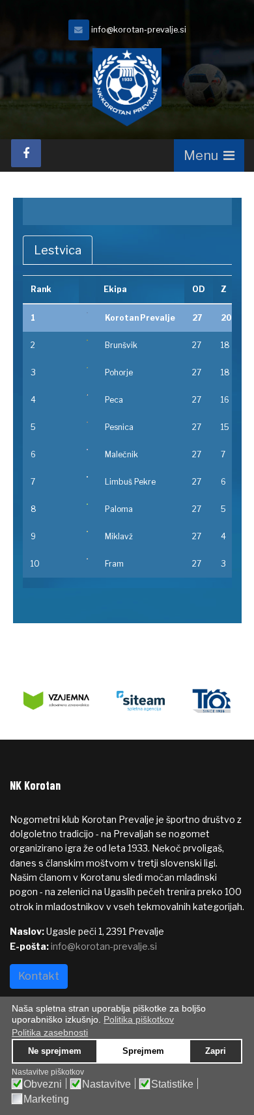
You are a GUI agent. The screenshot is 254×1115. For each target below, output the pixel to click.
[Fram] (87, 558)
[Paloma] (87, 504)
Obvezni (42, 1084)
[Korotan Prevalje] (87, 313)
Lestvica (57, 250)
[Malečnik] (87, 449)
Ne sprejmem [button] (54, 1051)
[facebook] (26, 153)
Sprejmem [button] (143, 1051)
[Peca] (87, 395)
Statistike (172, 1084)
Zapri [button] (215, 1051)
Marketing (46, 1099)
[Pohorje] (87, 367)
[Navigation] (209, 155)
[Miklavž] (87, 531)
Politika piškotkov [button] (139, 1019)
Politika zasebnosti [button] (50, 1032)
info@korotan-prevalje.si (138, 29)
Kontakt (38, 976)
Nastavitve (106, 1084)
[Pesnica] (87, 422)
